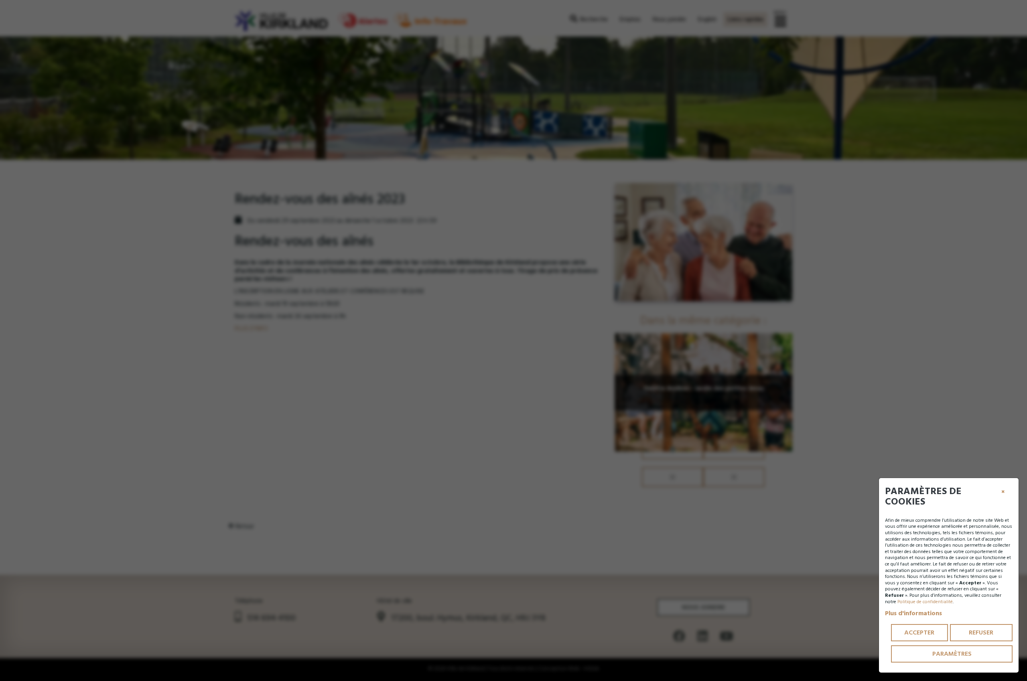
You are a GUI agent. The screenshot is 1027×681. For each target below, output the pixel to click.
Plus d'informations (913, 613)
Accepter (919, 632)
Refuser (981, 632)
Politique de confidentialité (925, 601)
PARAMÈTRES (952, 653)
